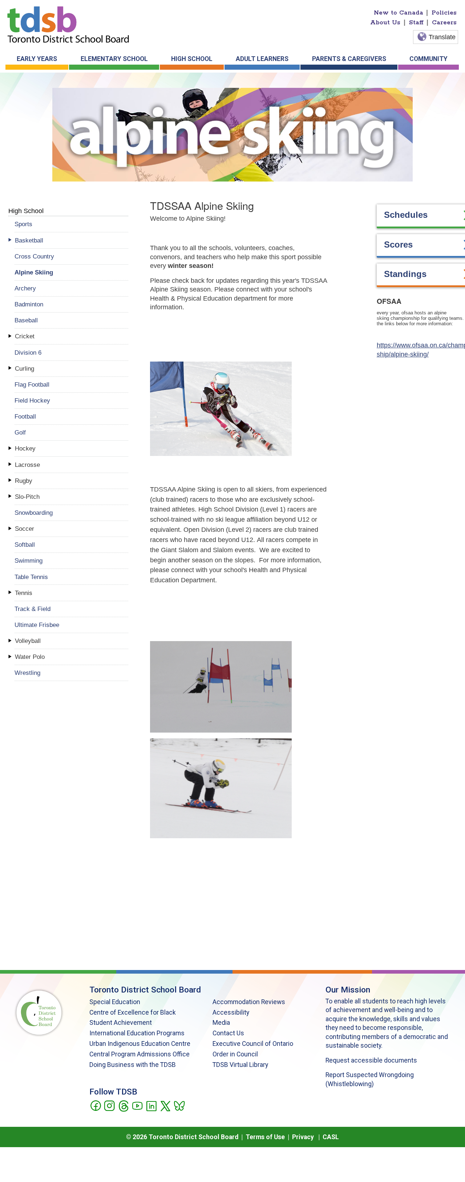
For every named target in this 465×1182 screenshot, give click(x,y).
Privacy (303, 1137)
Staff (416, 23)
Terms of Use (265, 1137)
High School (192, 58)
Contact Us (228, 1033)
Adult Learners (262, 58)
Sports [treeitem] (23, 224)
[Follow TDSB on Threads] (123, 1105)
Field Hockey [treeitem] (32, 400)
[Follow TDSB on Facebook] (95, 1105)
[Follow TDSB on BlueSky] (179, 1105)
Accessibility (231, 1012)
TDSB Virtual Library (240, 1064)
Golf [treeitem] (20, 432)
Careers (444, 23)
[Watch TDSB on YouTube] (137, 1105)
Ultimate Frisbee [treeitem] (37, 624)
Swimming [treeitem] (29, 560)
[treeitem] (71, 240)
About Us (385, 23)
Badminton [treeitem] (29, 304)
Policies (444, 13)
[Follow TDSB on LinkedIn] (151, 1105)
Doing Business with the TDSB (132, 1064)
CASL (331, 1137)
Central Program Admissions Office (139, 1054)
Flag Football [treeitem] (32, 384)
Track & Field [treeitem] (32, 608)
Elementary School (114, 58)
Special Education (114, 1002)
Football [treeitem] (25, 416)
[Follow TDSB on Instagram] (109, 1105)
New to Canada (398, 13)
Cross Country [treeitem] (34, 256)
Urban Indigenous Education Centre (139, 1043)
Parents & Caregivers (349, 58)
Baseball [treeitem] (26, 320)
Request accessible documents (371, 1060)
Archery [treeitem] (25, 288)
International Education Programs (137, 1033)
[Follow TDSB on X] (165, 1105)
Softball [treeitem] (25, 544)
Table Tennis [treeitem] (31, 576)
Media (221, 1022)
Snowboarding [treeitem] (34, 512)
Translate (442, 37)
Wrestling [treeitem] (27, 672)
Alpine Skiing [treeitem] (34, 272)
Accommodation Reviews (249, 1002)
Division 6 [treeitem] (28, 352)
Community (428, 58)
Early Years (37, 58)
